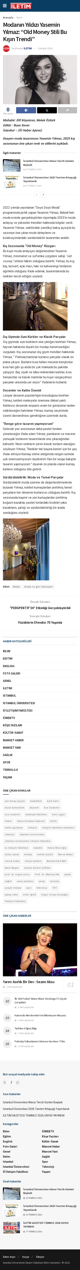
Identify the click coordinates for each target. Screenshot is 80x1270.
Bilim (6, 651)
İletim (19, 17)
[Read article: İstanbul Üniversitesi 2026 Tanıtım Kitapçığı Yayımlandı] (11, 182)
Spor (6, 762)
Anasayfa (8, 17)
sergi (42, 881)
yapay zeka (11, 894)
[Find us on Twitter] (4, 1082)
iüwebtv (38, 848)
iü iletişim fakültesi (16, 848)
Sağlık (7, 755)
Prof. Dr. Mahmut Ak (47, 874)
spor (29, 888)
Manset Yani (12, 747)
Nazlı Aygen (12, 868)
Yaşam (7, 777)
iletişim (32, 827)
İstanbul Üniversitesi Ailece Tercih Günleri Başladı (33, 1102)
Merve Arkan (65, 854)
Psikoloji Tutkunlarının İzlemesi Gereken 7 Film (40, 1041)
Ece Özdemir (52, 807)
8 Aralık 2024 (45, 48)
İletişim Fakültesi (15, 901)
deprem (34, 807)
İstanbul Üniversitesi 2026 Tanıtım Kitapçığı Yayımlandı (36, 1108)
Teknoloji (10, 769)
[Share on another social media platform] (67, 110)
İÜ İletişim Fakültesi (17, 710)
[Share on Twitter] (47, 110)
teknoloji (42, 888)
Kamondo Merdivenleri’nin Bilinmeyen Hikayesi (40, 1015)
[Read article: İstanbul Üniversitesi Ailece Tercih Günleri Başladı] (11, 165)
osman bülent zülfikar (37, 868)
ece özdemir (12, 814)
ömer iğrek (29, 894)
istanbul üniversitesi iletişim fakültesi (28, 841)
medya (28, 854)
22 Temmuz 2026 (33, 169)
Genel (7, 680)
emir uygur (58, 814)
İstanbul (9, 695)
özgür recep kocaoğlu (54, 894)
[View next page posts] (43, 194)
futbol (8, 821)
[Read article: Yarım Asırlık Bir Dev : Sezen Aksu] (40, 949)
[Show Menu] (5, 6)
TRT (54, 888)
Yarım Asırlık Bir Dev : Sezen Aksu (28, 981)
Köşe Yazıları (12, 725)
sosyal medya (13, 888)
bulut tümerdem (14, 807)
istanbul (10, 834)
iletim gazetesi (14, 827)
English (8, 666)
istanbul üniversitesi (32, 834)
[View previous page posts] (36, 194)
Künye (25, 1256)
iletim (53, 821)
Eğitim (7, 658)
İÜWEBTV (9, 718)
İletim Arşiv (9, 1256)
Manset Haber (13, 740)
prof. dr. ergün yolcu (17, 874)
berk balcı (53, 801)
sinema (54, 881)
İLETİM (28, 48)
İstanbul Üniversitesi (19, 703)
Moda (16, 586)
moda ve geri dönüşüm (38, 586)
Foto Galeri (11, 673)
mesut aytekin (33, 861)
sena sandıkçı (25, 881)
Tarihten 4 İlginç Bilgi (26, 1028)
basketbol (36, 801)
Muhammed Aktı (56, 861)
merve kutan (12, 861)
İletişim (40, 1256)
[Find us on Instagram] (17, 1083)
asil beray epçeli (15, 801)
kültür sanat (12, 854)
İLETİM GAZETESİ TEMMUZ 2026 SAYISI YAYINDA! (34, 1115)
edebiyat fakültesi (36, 814)
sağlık (8, 881)
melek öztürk (45, 854)
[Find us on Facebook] (11, 1083)
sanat (67, 874)
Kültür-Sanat (13, 732)
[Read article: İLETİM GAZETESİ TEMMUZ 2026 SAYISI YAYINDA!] (11, 1227)
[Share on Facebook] (26, 110)
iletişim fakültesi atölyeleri (58, 827)
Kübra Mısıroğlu (57, 848)
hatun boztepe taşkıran (31, 821)
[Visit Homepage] (20, 6)
